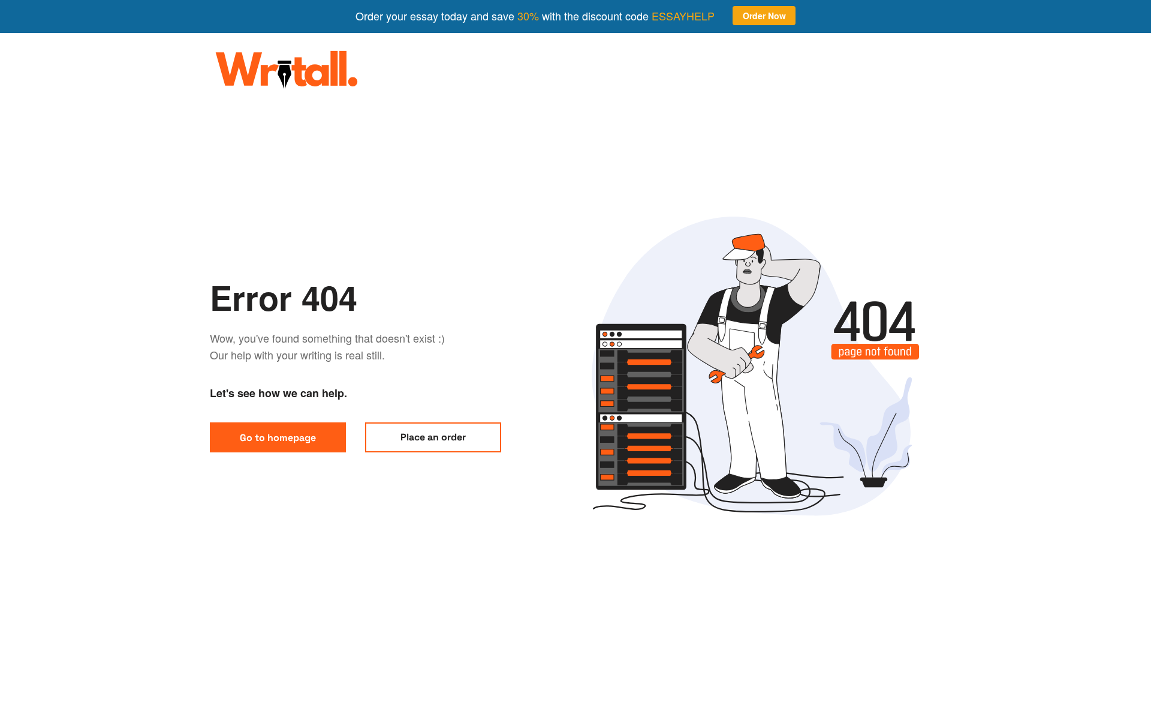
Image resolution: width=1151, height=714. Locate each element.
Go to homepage (278, 437)
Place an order (433, 437)
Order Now (764, 16)
